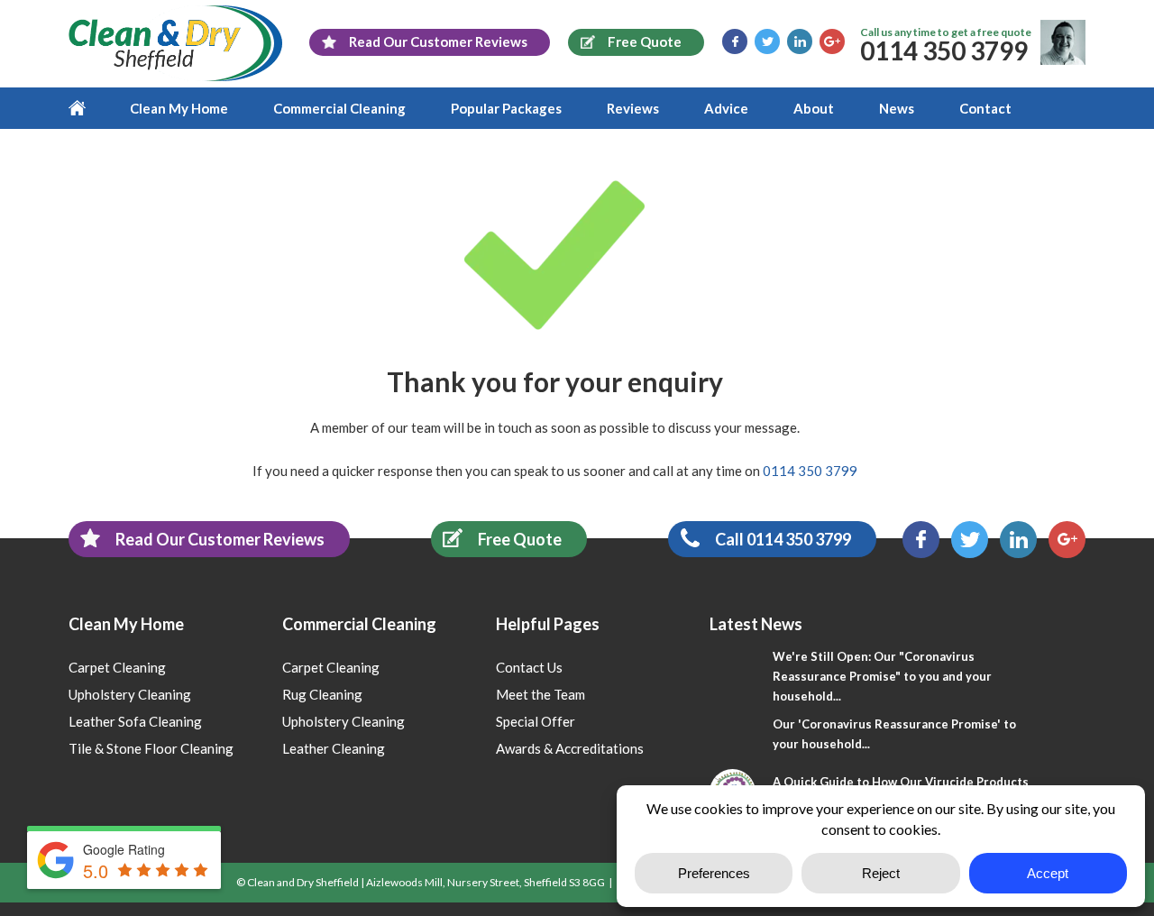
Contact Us (529, 667)
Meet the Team (540, 694)
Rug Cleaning (322, 694)
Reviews (633, 108)
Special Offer (535, 721)
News (896, 108)
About (813, 108)
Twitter (767, 41)
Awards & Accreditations (570, 748)
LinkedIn (799, 41)
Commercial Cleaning (339, 108)
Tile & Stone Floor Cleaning (151, 748)
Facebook (734, 41)
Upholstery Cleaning (130, 694)
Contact (985, 108)
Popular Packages (506, 108)
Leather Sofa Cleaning (135, 721)
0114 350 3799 (944, 50)
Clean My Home (179, 108)
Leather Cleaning (333, 748)
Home (88, 108)
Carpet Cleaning (117, 667)
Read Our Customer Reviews (220, 539)
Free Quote (520, 539)
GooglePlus (832, 41)
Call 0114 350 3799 (783, 539)
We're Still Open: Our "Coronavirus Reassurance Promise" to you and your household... (882, 676)
